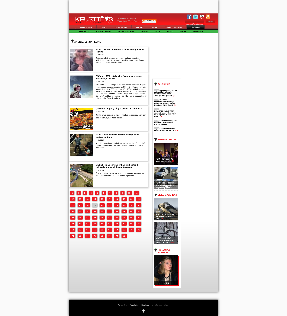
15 (95, 199)
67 (109, 230)
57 (109, 224)
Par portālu (122, 305)
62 (73, 230)
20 (131, 199)
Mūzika (183, 31)
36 (102, 211)
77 (109, 236)
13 (80, 199)
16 (102, 199)
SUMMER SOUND (103, 31)
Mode (157, 31)
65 (95, 230)
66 (102, 230)
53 (80, 224)
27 (109, 205)
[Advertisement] (188, 56)
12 (73, 199)
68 (117, 230)
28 (117, 205)
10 (129, 193)
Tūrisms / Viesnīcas (173, 27)
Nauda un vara (86, 27)
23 (80, 205)
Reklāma (145, 305)
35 (95, 211)
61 (139, 224)
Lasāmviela (198, 31)
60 (131, 224)
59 (124, 224)
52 (73, 224)
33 (80, 211)
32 (73, 211)
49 (124, 218)
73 (80, 236)
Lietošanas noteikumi (160, 305)
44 (87, 218)
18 (117, 199)
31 (139, 205)
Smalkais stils (121, 27)
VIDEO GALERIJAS (167, 195)
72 (73, 236)
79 (124, 236)
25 (95, 205)
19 (124, 199)
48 (117, 218)
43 (80, 218)
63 (80, 230)
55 (95, 224)
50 (131, 218)
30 (131, 205)
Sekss (154, 27)
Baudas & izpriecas (126, 31)
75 (95, 236)
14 (87, 199)
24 (87, 205)
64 (87, 230)
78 (117, 236)
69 (124, 230)
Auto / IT (139, 27)
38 (117, 211)
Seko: (148, 21)
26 (102, 205)
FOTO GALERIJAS (167, 139)
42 (73, 218)
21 (139, 199)
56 (102, 224)
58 (117, 224)
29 (124, 205)
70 (131, 230)
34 (87, 211)
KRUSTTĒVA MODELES (164, 251)
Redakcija (134, 305)
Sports (104, 27)
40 (131, 211)
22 (73, 205)
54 (87, 224)
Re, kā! (170, 31)
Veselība (144, 31)
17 (109, 199)
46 (102, 218)
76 (102, 236)
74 (87, 236)
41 (139, 211)
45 (95, 218)
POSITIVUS (83, 31)
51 (139, 218)
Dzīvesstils (195, 27)
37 (109, 211)
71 (139, 230)
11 (137, 193)
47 (109, 218)
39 (124, 211)
